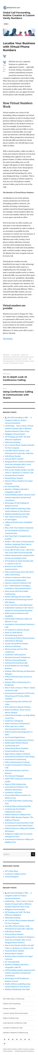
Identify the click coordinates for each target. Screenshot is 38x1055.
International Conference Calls (15, 1023)
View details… (8, 339)
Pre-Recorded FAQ (12, 486)
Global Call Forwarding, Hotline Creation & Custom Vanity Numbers (19, 15)
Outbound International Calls (16, 663)
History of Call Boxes (13, 646)
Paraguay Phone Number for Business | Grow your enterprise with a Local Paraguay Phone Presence (20, 464)
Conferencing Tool (12, 746)
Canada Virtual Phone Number (16, 644)
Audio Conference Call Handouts (17, 724)
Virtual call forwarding (22, 361)
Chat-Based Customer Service (16, 517)
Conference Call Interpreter (15, 655)
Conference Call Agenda (14, 721)
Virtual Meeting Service (14, 635)
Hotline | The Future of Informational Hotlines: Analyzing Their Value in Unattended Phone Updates (19, 544)
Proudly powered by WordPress (24, 1051)
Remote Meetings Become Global (17, 597)
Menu (6, 24)
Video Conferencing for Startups (17, 762)
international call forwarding (20, 357)
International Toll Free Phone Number (20, 638)
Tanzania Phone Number (14, 475)
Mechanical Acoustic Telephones (17, 657)
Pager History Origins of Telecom (17, 754)
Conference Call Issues (13, 792)
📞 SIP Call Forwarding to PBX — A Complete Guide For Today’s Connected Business (18, 420)
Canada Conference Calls (12, 1028)
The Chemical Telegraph (14, 776)
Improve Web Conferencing (15, 784)
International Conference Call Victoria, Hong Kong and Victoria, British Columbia (20, 696)
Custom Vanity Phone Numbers (15, 1013)
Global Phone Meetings (14, 641)
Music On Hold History (13, 633)
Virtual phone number (20, 359)
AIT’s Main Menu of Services (13, 999)
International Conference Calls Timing (19, 757)
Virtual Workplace (12, 877)
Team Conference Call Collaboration (19, 605)
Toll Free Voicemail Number (15, 660)
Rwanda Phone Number (14, 478)
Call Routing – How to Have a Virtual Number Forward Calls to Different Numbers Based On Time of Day (19, 428)
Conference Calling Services (15, 874)
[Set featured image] (4, 62)
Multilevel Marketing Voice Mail (17, 514)
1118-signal (6, 355)
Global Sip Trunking (12, 442)
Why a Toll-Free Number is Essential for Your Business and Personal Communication (19, 530)
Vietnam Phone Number (14, 459)
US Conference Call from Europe (17, 630)
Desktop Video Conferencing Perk (18, 806)
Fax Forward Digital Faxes (15, 737)
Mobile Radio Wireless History (16, 743)
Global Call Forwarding (11, 1004)
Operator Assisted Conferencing (15, 1033)
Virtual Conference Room (14, 751)
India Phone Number (13, 456)
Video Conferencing (11, 1018)
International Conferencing (15, 759)
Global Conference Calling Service (18, 815)
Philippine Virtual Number (15, 434)
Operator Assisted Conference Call (18, 583)
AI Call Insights (11, 520)
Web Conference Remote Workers (18, 707)
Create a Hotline (9, 1008)
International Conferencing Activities (19, 740)
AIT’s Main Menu (11, 871)
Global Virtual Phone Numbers (16, 748)
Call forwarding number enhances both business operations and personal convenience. (20, 497)
